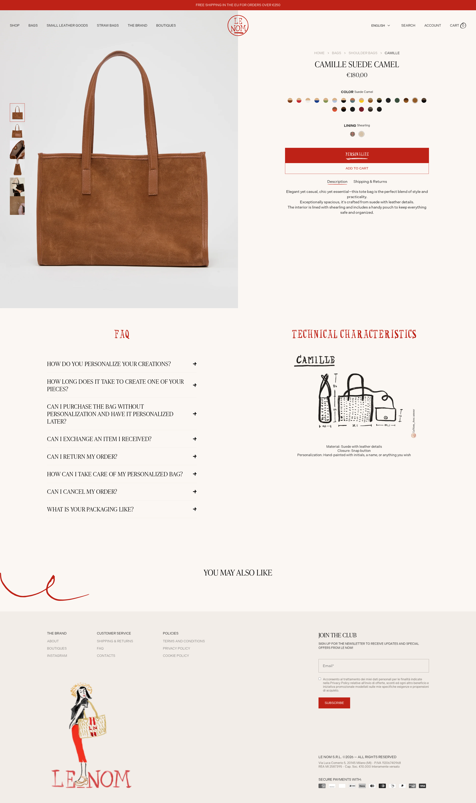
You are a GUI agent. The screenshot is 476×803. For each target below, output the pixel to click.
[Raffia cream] (308, 100)
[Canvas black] (388, 100)
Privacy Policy (176, 648)
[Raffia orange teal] (353, 100)
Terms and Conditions (184, 641)
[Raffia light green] (326, 100)
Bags (336, 53)
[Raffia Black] (344, 100)
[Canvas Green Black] (379, 100)
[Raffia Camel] (290, 100)
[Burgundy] (361, 109)
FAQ (100, 648)
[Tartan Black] (379, 109)
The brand (137, 25)
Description (337, 181)
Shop (15, 25)
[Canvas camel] (370, 100)
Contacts (106, 656)
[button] (458, 25)
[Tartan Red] (353, 134)
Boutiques (166, 25)
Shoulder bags (363, 53)
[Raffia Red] (299, 100)
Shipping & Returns (370, 181)
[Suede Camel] (415, 100)
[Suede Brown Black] (424, 100)
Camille (392, 53)
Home (319, 53)
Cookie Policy (176, 656)
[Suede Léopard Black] (344, 109)
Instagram (57, 656)
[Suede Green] (397, 100)
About (53, 641)
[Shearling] (361, 134)
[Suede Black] (353, 109)
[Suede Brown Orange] (335, 109)
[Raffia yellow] (361, 100)
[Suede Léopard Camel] (406, 100)
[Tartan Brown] (370, 109)
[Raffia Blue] (317, 100)
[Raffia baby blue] (335, 100)
